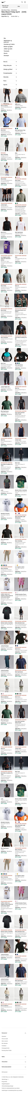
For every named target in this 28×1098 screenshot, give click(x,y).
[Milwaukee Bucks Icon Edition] (21, 300)
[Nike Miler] (7, 120)
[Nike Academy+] (7, 685)
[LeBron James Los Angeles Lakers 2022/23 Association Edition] (7, 584)
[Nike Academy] (7, 96)
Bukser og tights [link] (8, 46)
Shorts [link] (5, 53)
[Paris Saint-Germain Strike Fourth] (21, 403)
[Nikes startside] (4, 2)
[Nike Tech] (7, 355)
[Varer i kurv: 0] (25, 2)
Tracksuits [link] (6, 51)
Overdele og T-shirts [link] (9, 44)
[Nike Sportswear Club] (21, 120)
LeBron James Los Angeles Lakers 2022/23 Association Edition (7, 591)
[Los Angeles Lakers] (21, 557)
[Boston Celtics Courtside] (21, 482)
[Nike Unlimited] (7, 144)
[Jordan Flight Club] (7, 378)
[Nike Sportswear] (21, 224)
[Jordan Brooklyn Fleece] (21, 584)
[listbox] (15, 16)
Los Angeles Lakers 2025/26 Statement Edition (7, 254)
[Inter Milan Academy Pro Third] (7, 454)
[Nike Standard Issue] (21, 613)
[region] (14, 72)
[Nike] (21, 144)
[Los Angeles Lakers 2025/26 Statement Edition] (7, 247)
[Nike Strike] (21, 169)
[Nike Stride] (7, 169)
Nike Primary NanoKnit (21, 202)
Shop (19, 6)
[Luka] (7, 482)
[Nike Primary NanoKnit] (21, 195)
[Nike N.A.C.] (21, 96)
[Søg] (22, 2)
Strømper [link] (6, 55)
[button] (10, 61)
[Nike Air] (21, 276)
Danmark (5, 1072)
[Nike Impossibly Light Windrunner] (21, 505)
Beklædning (14, 10)
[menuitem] (5, 1079)
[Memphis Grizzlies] (7, 505)
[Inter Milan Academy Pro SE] (21, 327)
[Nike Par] (21, 378)
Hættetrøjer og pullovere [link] (8, 41)
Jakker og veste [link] (8, 48)
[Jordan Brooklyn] (7, 637)
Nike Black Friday (5, 10)
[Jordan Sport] (7, 195)
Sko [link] (5, 38)
